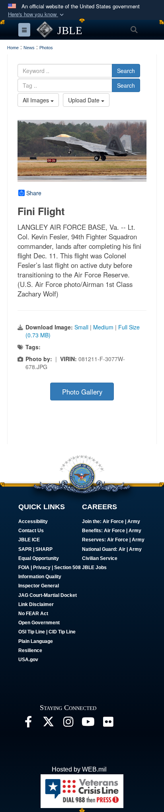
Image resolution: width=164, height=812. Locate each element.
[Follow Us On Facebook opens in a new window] (28, 723)
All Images (37, 100)
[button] (36, 14)
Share (33, 193)
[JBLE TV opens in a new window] (88, 723)
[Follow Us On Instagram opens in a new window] (68, 723)
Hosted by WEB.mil (79, 769)
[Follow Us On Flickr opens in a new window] (108, 723)
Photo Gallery (82, 391)
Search (126, 71)
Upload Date (84, 100)
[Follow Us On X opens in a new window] (48, 723)
